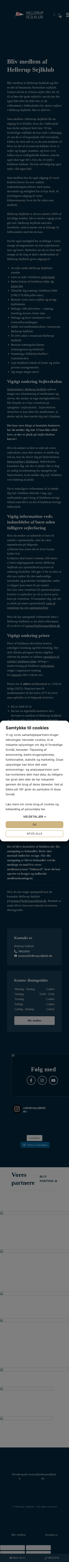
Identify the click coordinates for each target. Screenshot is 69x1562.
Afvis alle (34, 833)
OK (34, 824)
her (43, 809)
